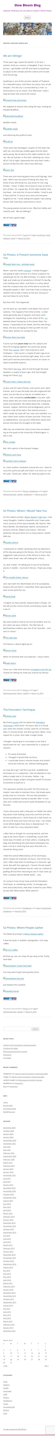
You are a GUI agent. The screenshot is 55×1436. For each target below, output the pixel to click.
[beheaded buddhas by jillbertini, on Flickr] (13, 116)
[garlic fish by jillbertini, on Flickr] (8, 170)
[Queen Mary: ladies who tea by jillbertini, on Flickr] (16, 381)
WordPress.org (9, 1112)
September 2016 (9, 1197)
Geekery (6, 1385)
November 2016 (9, 1191)
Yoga (5, 1413)
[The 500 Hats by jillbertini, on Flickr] (10, 637)
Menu (27, 17)
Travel (25, 235)
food (48, 235)
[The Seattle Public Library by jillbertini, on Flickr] (15, 577)
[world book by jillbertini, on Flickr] (9, 596)
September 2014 (9, 1264)
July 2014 (6, 1270)
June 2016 (7, 1204)
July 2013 (6, 1308)
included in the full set (41, 669)
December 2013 (9, 1293)
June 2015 (7, 1239)
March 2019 (7, 1162)
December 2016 (9, 1188)
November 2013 (9, 1296)
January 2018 (8, 1172)
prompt (27, 270)
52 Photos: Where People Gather (23, 927)
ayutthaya (41, 235)
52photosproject (9, 494)
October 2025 (8, 1131)
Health (6, 1388)
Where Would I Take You (35, 517)
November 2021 (9, 1143)
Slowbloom (33, 491)
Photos (26, 491)
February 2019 (9, 1166)
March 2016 (7, 1213)
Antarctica (7, 1054)
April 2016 (7, 1210)
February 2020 (9, 1159)
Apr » (47, 1366)
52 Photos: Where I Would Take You (25, 511)
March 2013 (7, 1321)
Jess (19, 369)
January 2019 (8, 1169)
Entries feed (8, 1105)
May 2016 (7, 1207)
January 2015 (8, 1251)
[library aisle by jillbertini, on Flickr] (9, 615)
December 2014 (9, 1254)
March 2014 (7, 1283)
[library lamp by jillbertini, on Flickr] (9, 650)
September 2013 (9, 1302)
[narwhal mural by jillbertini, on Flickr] (11, 991)
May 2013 (7, 1315)
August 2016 (8, 1201)
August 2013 (8, 1305)
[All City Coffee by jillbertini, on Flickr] (10, 950)
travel (13, 238)
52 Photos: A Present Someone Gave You (25, 256)
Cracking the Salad (10, 1048)
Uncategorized (9, 1407)
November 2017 (9, 1175)
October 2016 (8, 1194)
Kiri (20, 375)
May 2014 (7, 1277)
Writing (6, 1410)
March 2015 (7, 1245)
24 (11, 1359)
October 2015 (8, 1229)
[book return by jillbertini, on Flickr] (9, 663)
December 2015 (9, 1223)
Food (5, 1381)
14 (39, 1353)
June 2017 (7, 1178)
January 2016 (8, 1220)
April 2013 (7, 1318)
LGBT (5, 1394)
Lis (46, 318)
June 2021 (7, 1147)
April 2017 (7, 1181)
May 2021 (7, 1150)
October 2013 (8, 1299)
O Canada (7, 1058)
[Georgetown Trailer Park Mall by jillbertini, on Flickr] (17, 965)
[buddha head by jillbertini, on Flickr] (10, 129)
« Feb (5, 1366)
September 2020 (9, 1156)
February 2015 (9, 1248)
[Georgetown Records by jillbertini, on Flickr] (13, 978)
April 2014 (7, 1280)
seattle (20, 494)
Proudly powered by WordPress (14, 1429)
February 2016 (9, 1216)
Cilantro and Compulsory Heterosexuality (19, 1045)
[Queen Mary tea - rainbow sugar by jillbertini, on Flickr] (18, 264)
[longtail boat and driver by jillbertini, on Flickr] (14, 100)
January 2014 (8, 1289)
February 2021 (9, 1153)
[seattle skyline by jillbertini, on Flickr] (10, 542)
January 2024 (8, 1137)
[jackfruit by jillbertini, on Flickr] (8, 141)
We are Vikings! (12, 56)
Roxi (5, 1086)
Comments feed (9, 1108)
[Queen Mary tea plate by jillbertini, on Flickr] (14, 337)
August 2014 (8, 1267)
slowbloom (27, 494)
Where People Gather (33, 934)
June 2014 (7, 1274)
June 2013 (7, 1312)
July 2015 (6, 1235)
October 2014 (8, 1261)
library (19, 693)
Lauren (16, 350)
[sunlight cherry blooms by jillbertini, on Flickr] (14, 461)
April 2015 (7, 1242)
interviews (7, 1391)
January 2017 (8, 1185)
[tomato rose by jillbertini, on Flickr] (9, 716)
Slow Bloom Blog (27, 5)
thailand (6, 238)
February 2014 (9, 1286)
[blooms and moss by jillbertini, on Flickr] (12, 454)
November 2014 (9, 1258)
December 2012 (9, 1331)
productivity (46, 908)
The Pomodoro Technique (19, 709)
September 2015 (9, 1232)
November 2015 (9, 1226)
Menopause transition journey (15, 1051)
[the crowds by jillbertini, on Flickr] (9, 442)
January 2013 (8, 1327)
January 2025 (8, 1134)
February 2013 (9, 1324)
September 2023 (9, 1140)
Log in (5, 1102)
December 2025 (9, 1128)
